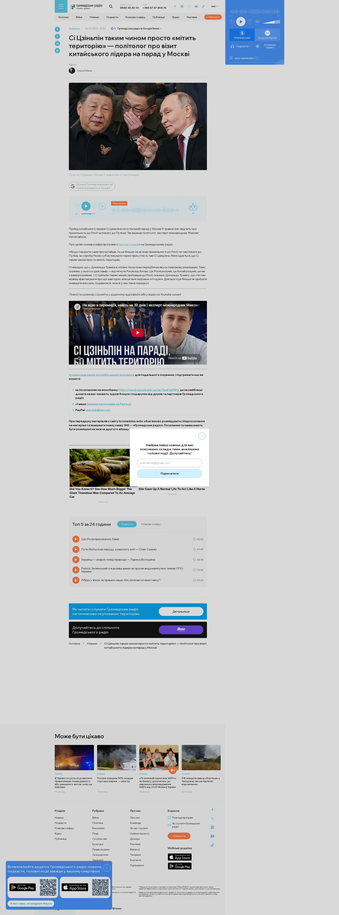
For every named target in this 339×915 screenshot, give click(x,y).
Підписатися (170, 473)
